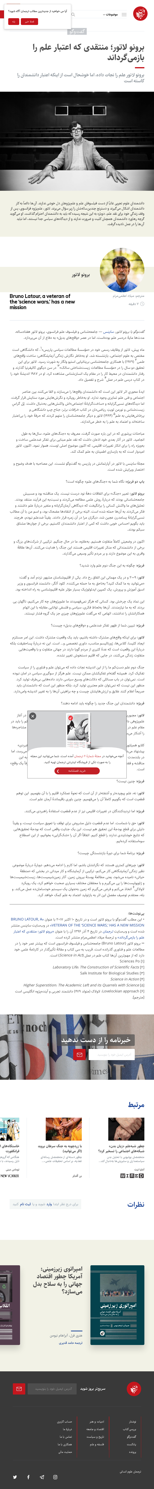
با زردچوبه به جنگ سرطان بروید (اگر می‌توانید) (60, 1149)
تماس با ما (66, 1437)
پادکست (131, 1445)
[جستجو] (72, 13)
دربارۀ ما (67, 1429)
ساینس (108, 332)
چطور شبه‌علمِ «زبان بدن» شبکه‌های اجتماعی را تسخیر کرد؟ (121, 1149)
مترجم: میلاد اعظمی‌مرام (128, 296)
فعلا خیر (29, 21)
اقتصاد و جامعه (95, 1429)
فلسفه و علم (97, 1445)
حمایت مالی (65, 1452)
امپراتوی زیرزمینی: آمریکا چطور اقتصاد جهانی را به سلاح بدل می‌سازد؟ (57, 1280)
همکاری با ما (65, 1445)
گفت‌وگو (131, 1437)
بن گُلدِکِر (77, 1176)
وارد (49, 1204)
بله (13, 21)
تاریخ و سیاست (95, 1437)
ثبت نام (25, 1204)
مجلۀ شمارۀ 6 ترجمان (87, 756)
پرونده (132, 1452)
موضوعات (112, 14)
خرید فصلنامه (77, 770)
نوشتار (132, 1422)
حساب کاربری (64, 1422)
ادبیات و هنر (96, 1422)
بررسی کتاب (129, 1429)
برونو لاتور (81, 274)
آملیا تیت (139, 1169)
